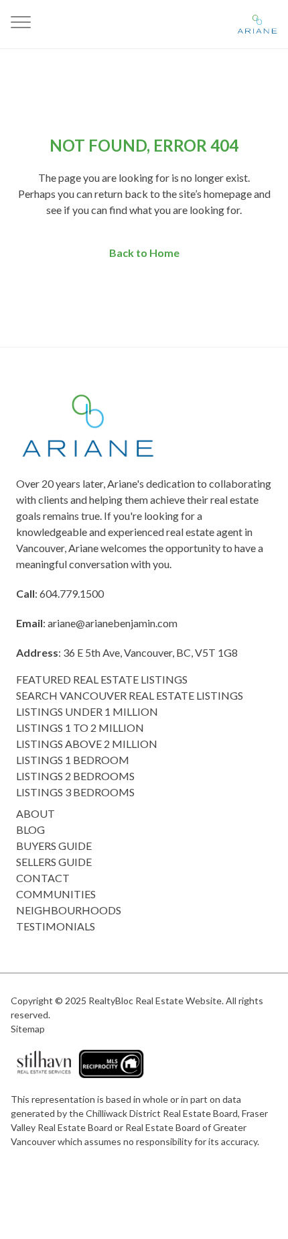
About (35, 813)
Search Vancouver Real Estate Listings (129, 695)
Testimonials (55, 926)
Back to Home (144, 252)
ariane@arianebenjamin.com (112, 622)
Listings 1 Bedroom (72, 759)
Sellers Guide (54, 861)
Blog (30, 829)
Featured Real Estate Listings (102, 679)
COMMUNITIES (56, 893)
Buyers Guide (54, 845)
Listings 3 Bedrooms (75, 792)
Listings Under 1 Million (87, 711)
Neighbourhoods (68, 910)
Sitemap (28, 1028)
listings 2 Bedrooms (75, 775)
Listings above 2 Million (86, 743)
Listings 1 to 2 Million (80, 727)
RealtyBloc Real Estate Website (155, 1000)
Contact (43, 877)
